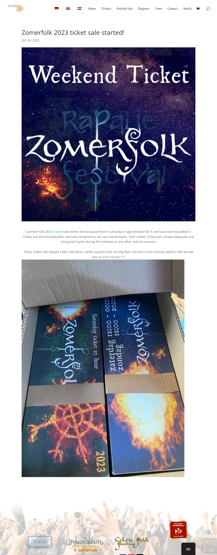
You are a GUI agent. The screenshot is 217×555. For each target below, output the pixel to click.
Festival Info (125, 8)
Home (92, 8)
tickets (57, 232)
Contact (172, 8)
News (158, 8)
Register (143, 8)
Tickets (106, 8)
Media (187, 8)
